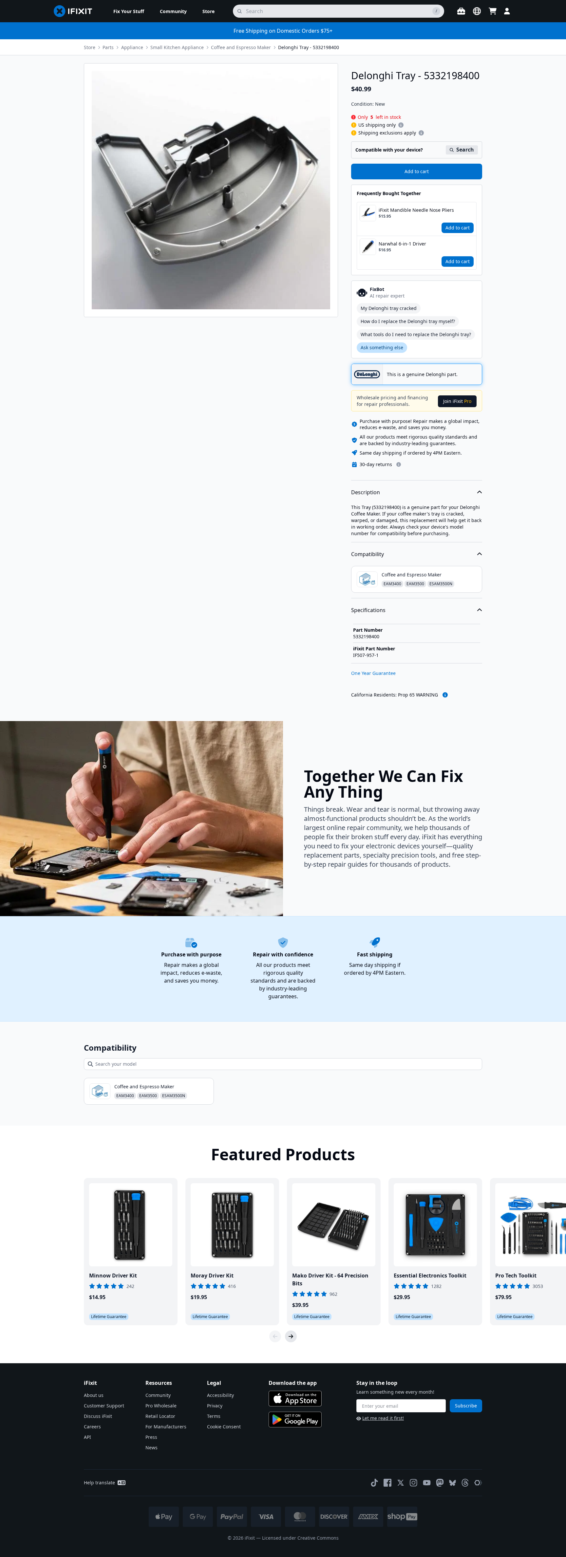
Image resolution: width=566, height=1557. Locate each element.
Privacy (214, 1406)
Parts (108, 47)
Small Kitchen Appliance (177, 47)
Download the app (293, 1382)
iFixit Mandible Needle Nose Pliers (416, 210)
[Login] (507, 11)
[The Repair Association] (478, 1483)
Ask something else (382, 347)
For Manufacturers (165, 1426)
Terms (213, 1416)
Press (151, 1437)
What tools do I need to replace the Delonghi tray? (416, 334)
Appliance (132, 47)
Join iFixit (457, 401)
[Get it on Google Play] (295, 1419)
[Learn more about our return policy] (398, 464)
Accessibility (220, 1395)
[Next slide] (291, 1336)
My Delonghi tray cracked (389, 308)
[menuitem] (128, 11)
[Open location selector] (476, 11)
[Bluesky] (452, 1482)
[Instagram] (414, 1483)
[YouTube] (427, 1483)
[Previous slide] (275, 1336)
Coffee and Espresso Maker (241, 47)
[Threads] (465, 1483)
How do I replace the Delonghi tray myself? (408, 321)
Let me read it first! (383, 1418)
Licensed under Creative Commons (300, 1538)
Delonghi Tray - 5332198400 (308, 47)
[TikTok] (374, 1483)
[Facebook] (387, 1483)
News (151, 1447)
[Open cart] (492, 11)
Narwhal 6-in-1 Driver (402, 244)
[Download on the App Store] (295, 1398)
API (87, 1437)
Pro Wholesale (161, 1406)
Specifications (368, 610)
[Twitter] (401, 1483)
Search (465, 149)
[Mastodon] (440, 1483)
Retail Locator (160, 1416)
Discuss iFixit (98, 1416)
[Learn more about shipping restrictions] (401, 125)
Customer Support (104, 1406)
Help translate (99, 1482)
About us (94, 1395)
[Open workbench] (461, 11)
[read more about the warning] (445, 695)
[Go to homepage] (76, 11)
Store (89, 47)
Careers (92, 1426)
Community (158, 1395)
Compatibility (367, 554)
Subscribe (466, 1406)
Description (365, 492)
